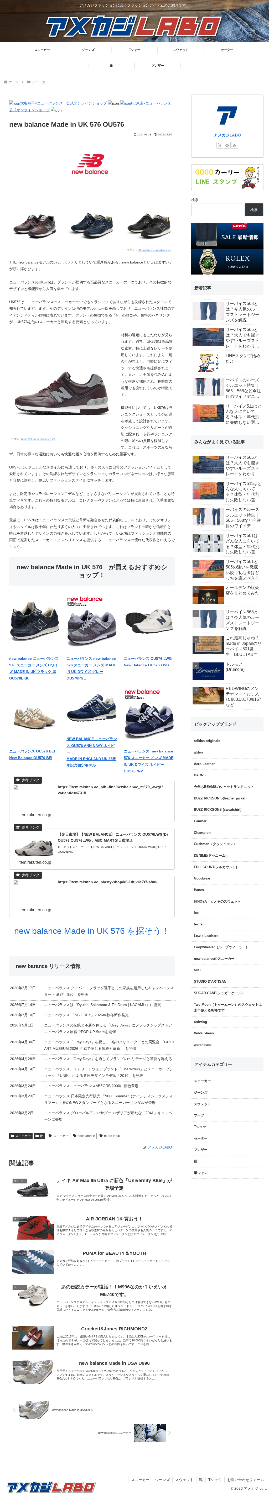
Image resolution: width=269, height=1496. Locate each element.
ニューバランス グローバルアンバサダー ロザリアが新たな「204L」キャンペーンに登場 (108, 1116)
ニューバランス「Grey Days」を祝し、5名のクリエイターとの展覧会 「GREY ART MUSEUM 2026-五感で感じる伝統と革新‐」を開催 (109, 1045)
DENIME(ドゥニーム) (210, 855)
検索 (195, 200)
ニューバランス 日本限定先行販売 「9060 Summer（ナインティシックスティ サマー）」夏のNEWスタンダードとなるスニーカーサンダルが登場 (108, 1099)
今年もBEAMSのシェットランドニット (224, 787)
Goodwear (202, 878)
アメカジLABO (227, 135)
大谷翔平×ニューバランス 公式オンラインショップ (63, 103)
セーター (201, 1138)
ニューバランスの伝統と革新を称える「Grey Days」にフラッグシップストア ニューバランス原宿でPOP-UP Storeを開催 (108, 1028)
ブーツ (199, 1115)
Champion (202, 833)
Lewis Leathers (206, 936)
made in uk (112, 1136)
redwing (200, 1022)
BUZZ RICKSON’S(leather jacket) (220, 798)
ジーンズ (201, 1092)
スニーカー (23, 1136)
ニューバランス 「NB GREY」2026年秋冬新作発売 (86, 1015)
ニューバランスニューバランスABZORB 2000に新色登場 (91, 1086)
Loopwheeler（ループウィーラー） (221, 947)
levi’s (198, 924)
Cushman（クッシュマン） (215, 844)
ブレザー (201, 1150)
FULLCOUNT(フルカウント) (215, 867)
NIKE (198, 970)
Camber (200, 821)
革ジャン (201, 1173)
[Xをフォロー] (219, 145)
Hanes (199, 890)
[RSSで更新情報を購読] (234, 145)
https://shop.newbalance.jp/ (154, 250)
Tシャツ (200, 1127)
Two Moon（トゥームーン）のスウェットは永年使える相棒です (228, 1008)
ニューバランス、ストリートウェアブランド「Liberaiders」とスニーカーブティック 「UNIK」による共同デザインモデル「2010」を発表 (108, 1072)
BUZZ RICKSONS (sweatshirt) (217, 810)
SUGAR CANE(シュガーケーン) (218, 993)
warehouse (202, 1045)
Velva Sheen (204, 1033)
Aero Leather (204, 764)
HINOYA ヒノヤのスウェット (217, 901)
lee (196, 913)
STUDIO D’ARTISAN (210, 981)
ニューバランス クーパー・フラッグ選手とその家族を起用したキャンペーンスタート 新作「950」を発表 (109, 991)
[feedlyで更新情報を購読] (227, 145)
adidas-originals (207, 741)
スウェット (202, 1104)
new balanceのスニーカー (214, 959)
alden (198, 752)
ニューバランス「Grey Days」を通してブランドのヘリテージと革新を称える (108, 1059)
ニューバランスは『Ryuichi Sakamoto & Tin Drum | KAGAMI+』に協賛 (102, 1005)
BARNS (200, 775)
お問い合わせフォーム (245, 1480)
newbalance (86, 1136)
